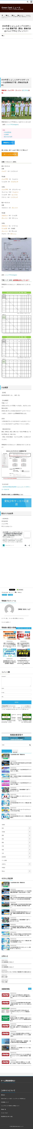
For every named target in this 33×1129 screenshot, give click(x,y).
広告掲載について (5, 1102)
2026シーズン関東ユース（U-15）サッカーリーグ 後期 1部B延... (20, 797)
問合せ (3, 871)
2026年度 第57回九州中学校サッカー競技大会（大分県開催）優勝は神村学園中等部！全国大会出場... (20, 928)
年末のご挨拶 (4, 981)
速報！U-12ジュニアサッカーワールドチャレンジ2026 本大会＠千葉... (20, 810)
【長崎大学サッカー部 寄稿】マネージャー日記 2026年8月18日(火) (20, 1048)
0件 (3, 35)
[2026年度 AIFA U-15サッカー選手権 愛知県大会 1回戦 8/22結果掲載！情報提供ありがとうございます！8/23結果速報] (9, 655)
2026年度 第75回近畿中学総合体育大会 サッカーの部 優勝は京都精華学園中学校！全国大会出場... (20, 913)
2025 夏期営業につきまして (8, 967)
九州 (3, 853)
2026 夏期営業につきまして (8, 962)
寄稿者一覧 (3, 1109)
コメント (12, 592)
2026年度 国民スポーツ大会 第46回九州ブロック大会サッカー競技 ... (20, 770)
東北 (3, 828)
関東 (3, 835)
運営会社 (3, 1095)
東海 (3, 839)
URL (2, 696)
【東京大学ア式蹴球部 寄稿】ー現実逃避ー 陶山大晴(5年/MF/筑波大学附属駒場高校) (20, 1042)
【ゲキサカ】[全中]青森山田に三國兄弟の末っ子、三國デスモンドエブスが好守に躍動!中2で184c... (20, 996)
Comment (3, 676)
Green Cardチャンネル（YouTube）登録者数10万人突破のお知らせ (16, 972)
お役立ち (4, 864)
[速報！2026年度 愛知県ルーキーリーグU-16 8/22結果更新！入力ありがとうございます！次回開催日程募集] (9, 638)
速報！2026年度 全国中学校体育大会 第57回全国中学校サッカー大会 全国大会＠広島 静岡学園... (20, 898)
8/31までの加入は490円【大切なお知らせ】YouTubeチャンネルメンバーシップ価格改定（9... (19, 1012)
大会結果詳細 (7, 132)
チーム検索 (4, 860)
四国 (3, 849)
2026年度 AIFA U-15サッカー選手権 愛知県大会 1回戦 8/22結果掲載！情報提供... (9, 662)
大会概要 (6, 134)
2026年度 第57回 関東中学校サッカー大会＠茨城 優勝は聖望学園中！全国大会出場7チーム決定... (20, 891)
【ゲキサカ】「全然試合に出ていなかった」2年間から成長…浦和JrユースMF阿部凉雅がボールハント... (20, 1027)
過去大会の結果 (8, 136)
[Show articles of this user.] (9, 609)
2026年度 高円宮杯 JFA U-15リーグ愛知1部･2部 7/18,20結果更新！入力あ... (20, 941)
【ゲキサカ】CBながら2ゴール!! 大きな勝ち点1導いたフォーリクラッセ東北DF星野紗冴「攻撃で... (20, 1056)
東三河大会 (25, 90)
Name (3, 688)
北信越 (3, 831)
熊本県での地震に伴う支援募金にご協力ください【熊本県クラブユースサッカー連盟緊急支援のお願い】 (20, 1019)
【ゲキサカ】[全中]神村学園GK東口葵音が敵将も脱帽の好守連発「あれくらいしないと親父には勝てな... (20, 1004)
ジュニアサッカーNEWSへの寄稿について (10, 1105)
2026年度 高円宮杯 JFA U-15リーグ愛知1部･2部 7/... (20, 803)
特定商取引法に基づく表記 (7, 1116)
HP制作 (3, 867)
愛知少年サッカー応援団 (16, 503)
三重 (28, 649)
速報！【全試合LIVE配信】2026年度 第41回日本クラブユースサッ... (20, 777)
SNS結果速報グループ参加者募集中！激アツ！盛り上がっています (20, 790)
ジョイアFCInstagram (12, 124)
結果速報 (4, 856)
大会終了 (4, 594)
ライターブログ (4, 1113)
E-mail (3, 692)
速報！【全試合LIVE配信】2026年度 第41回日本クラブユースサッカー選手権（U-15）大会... (20, 934)
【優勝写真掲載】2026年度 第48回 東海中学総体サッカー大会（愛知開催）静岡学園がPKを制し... (20, 906)
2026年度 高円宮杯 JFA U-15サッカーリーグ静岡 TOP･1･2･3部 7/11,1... (20, 948)
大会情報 (10, 594)
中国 (3, 846)
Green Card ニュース (11, 7)
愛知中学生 (14, 649)
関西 (3, 842)
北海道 (3, 824)
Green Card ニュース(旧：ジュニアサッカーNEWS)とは (13, 1098)
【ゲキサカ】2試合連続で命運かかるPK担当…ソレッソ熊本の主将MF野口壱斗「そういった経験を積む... (20, 1035)
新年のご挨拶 (4, 976)
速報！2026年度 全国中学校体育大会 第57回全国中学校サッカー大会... (20, 763)
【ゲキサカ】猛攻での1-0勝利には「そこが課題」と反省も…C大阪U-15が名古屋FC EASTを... (20, 1062)
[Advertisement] (16, 57)
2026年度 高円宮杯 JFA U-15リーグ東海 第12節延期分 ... (20, 817)
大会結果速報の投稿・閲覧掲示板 (17, 754)
